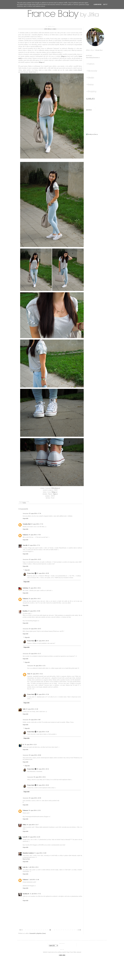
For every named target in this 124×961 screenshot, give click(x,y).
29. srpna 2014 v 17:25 (37, 524)
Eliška (24, 824)
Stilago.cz (63, 56)
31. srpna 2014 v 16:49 (40, 853)
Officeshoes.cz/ (55, 488)
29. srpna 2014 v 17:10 (35, 513)
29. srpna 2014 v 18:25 (35, 559)
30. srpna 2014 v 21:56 (34, 810)
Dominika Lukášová (28, 853)
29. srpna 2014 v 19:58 (34, 611)
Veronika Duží (27, 524)
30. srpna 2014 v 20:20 (43, 785)
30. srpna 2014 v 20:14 (43, 640)
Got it (105, 4)
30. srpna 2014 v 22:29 (34, 837)
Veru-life (25, 545)
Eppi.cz (55, 494)
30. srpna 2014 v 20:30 (35, 798)
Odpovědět (25, 518)
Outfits (24, 502)
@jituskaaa (89, 109)
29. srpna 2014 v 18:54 (34, 588)
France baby (30, 573)
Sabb (24, 709)
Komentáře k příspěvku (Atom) (38, 933)
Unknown (25, 534)
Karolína (25, 611)
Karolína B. (26, 893)
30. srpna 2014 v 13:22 (37, 673)
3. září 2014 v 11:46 (34, 879)
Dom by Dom (26, 859)
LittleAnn (25, 588)
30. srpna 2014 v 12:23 (30, 744)
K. (23, 744)
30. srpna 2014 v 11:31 (39, 665)
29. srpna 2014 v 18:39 (43, 573)
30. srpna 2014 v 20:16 (39, 777)
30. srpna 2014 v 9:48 (34, 719)
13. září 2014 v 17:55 (35, 893)
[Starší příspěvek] (79, 930)
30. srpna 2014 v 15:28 (43, 731)
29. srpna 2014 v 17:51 (34, 545)
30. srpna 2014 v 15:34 (43, 694)
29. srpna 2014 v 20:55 (35, 628)
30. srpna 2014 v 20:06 (35, 755)
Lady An (25, 867)
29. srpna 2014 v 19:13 (34, 598)
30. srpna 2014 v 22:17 (32, 824)
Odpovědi (27, 570)
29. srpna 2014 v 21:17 (35, 653)
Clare (28, 673)
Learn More (97, 4)
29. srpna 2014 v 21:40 (32, 709)
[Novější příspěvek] (21, 930)
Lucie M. (25, 837)
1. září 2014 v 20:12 (33, 867)
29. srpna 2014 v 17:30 (34, 534)
